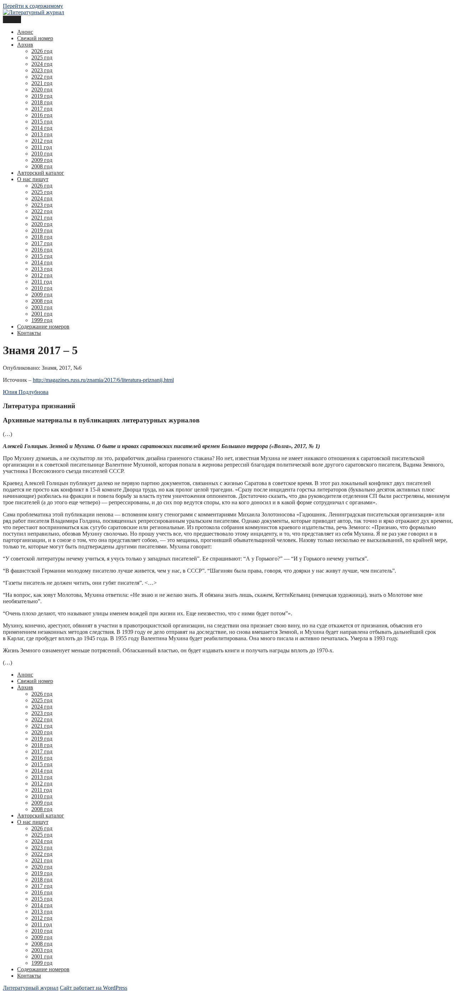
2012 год (41, 141)
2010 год (41, 154)
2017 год (41, 109)
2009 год (41, 160)
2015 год (41, 122)
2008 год (41, 166)
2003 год (41, 307)
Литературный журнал (30, 988)
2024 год (41, 64)
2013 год (41, 134)
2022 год (41, 77)
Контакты (29, 333)
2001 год (41, 314)
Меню (12, 19)
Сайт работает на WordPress (93, 988)
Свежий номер (35, 38)
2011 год (41, 147)
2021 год (41, 83)
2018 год (41, 102)
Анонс (25, 32)
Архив (25, 45)
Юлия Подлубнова (25, 392)
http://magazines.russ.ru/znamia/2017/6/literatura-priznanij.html (103, 380)
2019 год (41, 96)
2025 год (41, 57)
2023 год (41, 70)
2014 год (41, 128)
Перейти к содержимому (33, 6)
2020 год (41, 89)
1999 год (41, 320)
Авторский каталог (40, 173)
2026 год (41, 51)
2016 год (41, 115)
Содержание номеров (43, 327)
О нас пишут (32, 179)
